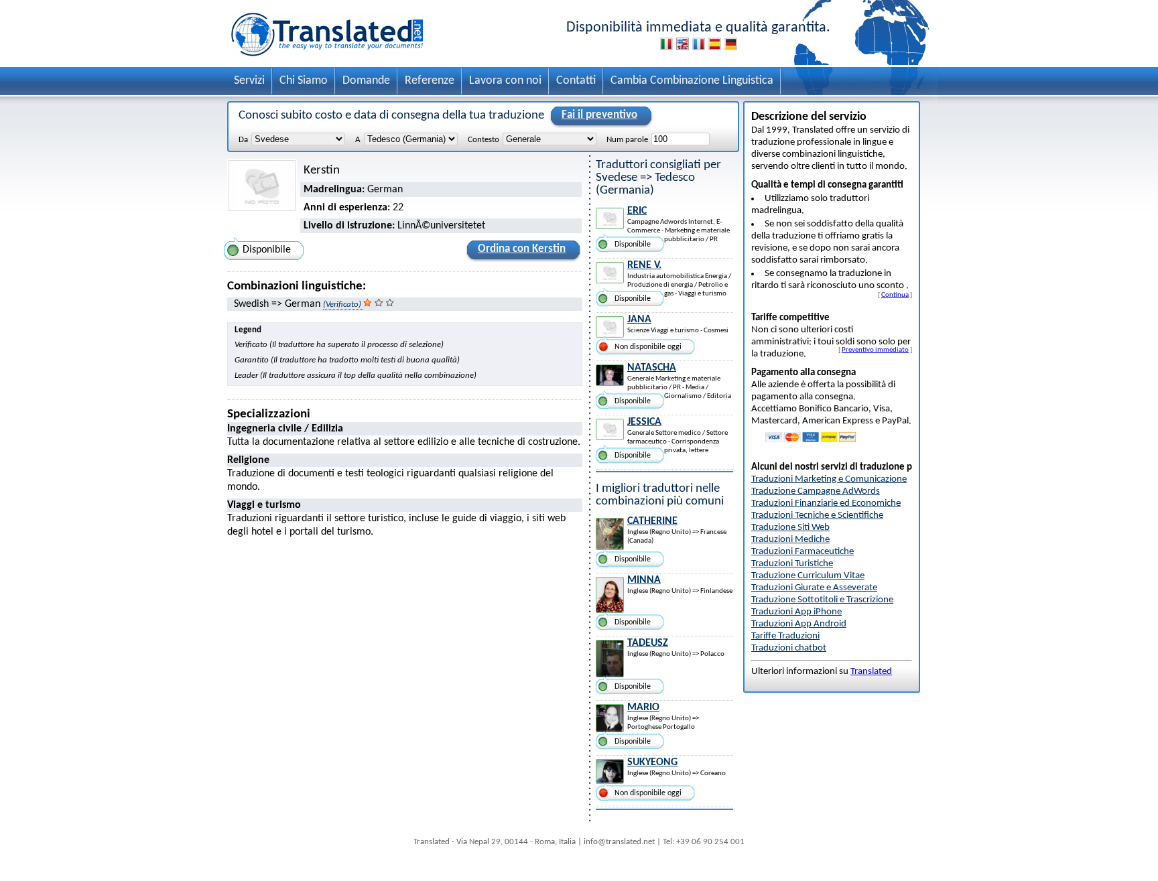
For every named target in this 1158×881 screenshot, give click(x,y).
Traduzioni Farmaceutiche (802, 552)
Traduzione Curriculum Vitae (807, 576)
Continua (895, 295)
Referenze (429, 80)
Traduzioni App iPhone (796, 612)
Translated (871, 672)
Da (243, 139)
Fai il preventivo (599, 115)
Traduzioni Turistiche (792, 564)
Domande (366, 80)
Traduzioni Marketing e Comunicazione (829, 479)
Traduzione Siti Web (790, 528)
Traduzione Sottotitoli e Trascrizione (822, 600)
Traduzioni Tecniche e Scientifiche (817, 516)
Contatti (576, 80)
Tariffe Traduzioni (785, 636)
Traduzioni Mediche (790, 540)
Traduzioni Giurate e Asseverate (814, 588)
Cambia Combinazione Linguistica (691, 80)
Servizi (249, 80)
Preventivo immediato (875, 350)
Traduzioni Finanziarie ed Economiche (826, 503)
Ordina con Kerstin (522, 249)
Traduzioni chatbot (788, 648)
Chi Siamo (303, 80)
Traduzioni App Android (798, 624)
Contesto (483, 139)
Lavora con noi (505, 80)
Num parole (627, 139)
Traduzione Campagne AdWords (815, 491)
